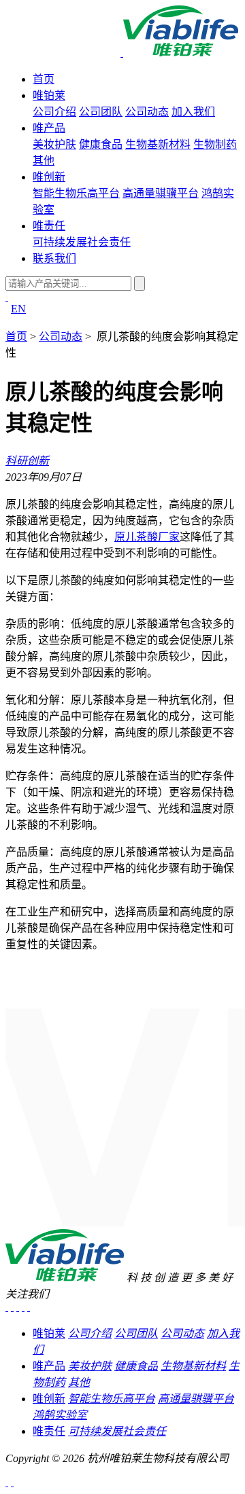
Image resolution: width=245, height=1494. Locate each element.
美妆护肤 (54, 144)
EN (18, 308)
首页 (43, 79)
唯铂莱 (49, 95)
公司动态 (147, 111)
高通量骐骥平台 (160, 193)
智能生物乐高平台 (76, 193)
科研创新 (27, 461)
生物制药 (215, 144)
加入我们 (193, 111)
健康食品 (100, 144)
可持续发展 (60, 242)
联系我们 (54, 258)
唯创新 (49, 177)
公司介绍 (54, 111)
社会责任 (109, 242)
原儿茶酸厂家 (147, 537)
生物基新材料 (158, 144)
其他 (43, 160)
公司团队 (100, 111)
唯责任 (49, 226)
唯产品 (49, 128)
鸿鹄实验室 (60, 1415)
